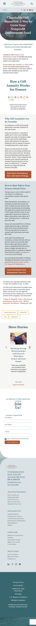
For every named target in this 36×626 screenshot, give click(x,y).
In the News (12, 544)
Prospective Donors (15, 516)
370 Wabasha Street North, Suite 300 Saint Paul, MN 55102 (16, 474)
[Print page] (32, 10)
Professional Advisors (16, 518)
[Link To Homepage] (18, 4)
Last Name (8, 424)
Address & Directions (15, 535)
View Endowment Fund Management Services (16, 271)
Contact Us (12, 559)
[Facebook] (12, 564)
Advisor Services (14, 502)
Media (10, 525)
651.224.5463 (13, 485)
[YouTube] (20, 564)
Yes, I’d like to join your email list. (18, 439)
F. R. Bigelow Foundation (18, 597)
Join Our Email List (12, 442)
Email (7, 431)
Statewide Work (13, 497)
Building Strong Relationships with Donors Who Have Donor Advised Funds (18, 355)
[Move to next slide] (29, 347)
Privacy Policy (18, 582)
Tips (5, 317)
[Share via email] (30, 10)
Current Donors (13, 514)
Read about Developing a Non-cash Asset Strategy (17, 174)
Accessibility (18, 585)
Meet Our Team (13, 557)
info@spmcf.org (14, 482)
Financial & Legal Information (18, 590)
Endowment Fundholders (16, 521)
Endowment (14, 317)
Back (5, 10)
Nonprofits (23, 312)
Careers (10, 537)
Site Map (18, 594)
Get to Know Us (13, 495)
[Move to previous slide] (6, 347)
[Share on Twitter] (27, 10)
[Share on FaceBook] (21, 10)
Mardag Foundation (18, 600)
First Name (8, 417)
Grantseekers (12, 523)
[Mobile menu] (4, 3)
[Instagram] (16, 564)
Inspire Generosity (10, 312)
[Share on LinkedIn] (24, 10)
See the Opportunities (18, 383)
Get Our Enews (13, 554)
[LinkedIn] (9, 564)
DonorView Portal (14, 540)
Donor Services (13, 499)
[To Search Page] (31, 3)
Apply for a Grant (14, 542)
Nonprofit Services (14, 504)
